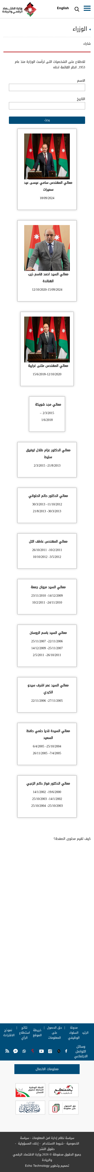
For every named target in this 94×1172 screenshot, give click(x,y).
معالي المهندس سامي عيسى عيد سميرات (48, 186)
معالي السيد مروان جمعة (48, 587)
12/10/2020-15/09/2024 (47, 290)
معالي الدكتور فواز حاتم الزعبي (48, 783)
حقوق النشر (47, 1149)
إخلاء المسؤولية (28, 1143)
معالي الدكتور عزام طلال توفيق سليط (48, 453)
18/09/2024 (47, 198)
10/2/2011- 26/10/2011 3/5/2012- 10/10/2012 (47, 553)
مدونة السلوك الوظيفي (74, 1032)
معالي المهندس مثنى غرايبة (48, 366)
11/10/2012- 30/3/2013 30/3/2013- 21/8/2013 (47, 507)
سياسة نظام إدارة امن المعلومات (53, 1138)
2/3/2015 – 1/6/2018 (47, 416)
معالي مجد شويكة (48, 404)
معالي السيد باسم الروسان (48, 633)
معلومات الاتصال (47, 1069)
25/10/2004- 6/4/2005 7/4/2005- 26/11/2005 (47, 749)
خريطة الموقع (37, 1033)
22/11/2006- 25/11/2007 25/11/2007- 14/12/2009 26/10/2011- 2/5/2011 (47, 648)
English (63, 8)
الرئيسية (83, 1032)
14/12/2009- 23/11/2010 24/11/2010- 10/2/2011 (47, 599)
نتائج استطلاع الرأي (24, 1032)
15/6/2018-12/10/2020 (47, 374)
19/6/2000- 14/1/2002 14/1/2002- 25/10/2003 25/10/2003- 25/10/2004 (47, 799)
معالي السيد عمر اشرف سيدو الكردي (48, 688)
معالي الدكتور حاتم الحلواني (48, 496)
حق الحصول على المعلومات (54, 1032)
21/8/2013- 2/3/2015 (47, 465)
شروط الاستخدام (52, 1143)
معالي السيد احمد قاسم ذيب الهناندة (48, 277)
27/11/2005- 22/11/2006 (47, 701)
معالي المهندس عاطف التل (48, 541)
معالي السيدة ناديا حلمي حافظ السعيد (48, 734)
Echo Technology (37, 1165)
